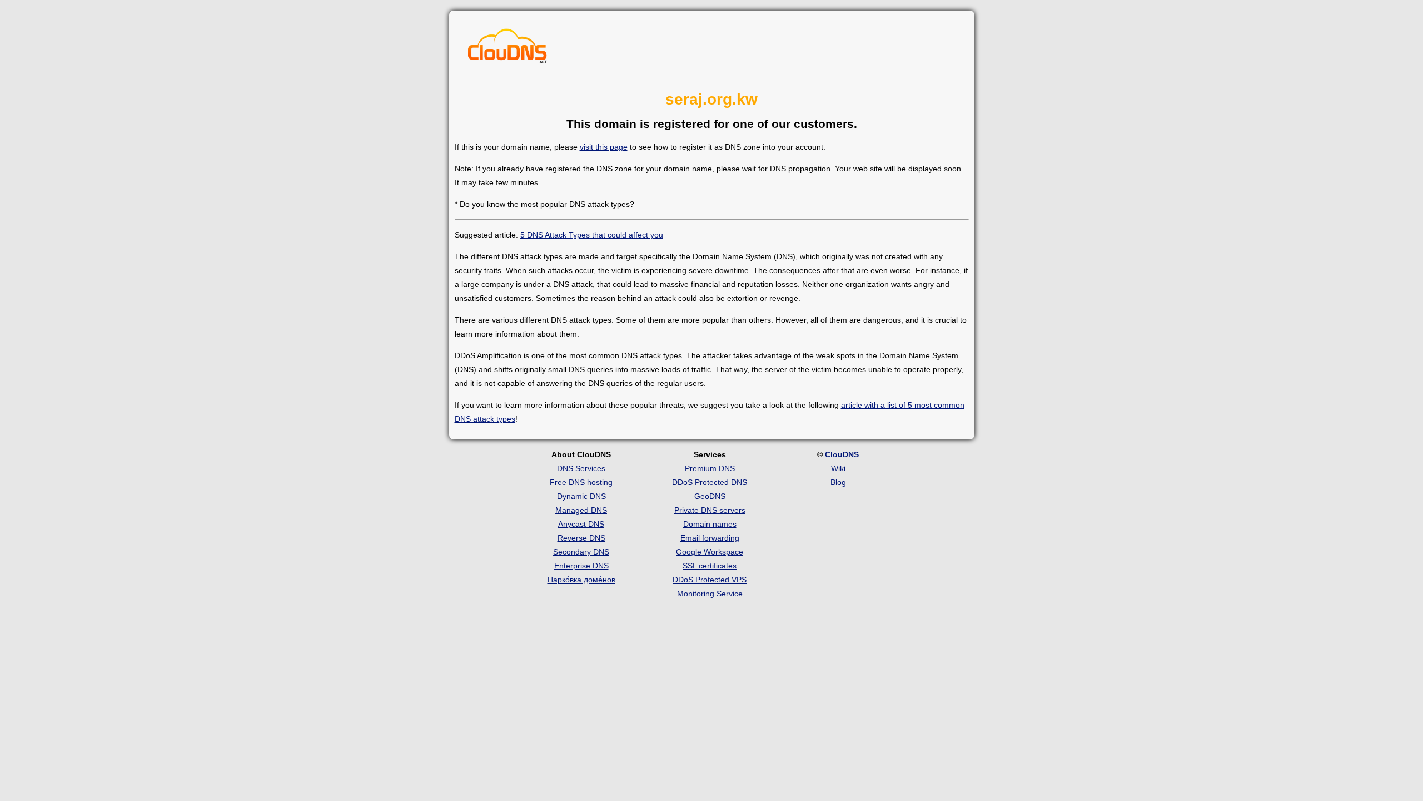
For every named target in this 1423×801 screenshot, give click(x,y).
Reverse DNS (581, 537)
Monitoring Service (710, 593)
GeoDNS (709, 496)
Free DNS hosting (581, 482)
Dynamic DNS (581, 496)
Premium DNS (710, 468)
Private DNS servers (709, 510)
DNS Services (581, 468)
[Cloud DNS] (507, 49)
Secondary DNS (581, 551)
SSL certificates (710, 565)
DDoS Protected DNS (709, 482)
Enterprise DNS (581, 565)
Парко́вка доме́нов (581, 579)
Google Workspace (709, 551)
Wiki (838, 468)
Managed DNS (581, 510)
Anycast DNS (581, 524)
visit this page (604, 146)
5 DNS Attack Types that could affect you (591, 234)
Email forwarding (709, 537)
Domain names (710, 524)
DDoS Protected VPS (710, 579)
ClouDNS (842, 454)
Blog (838, 482)
